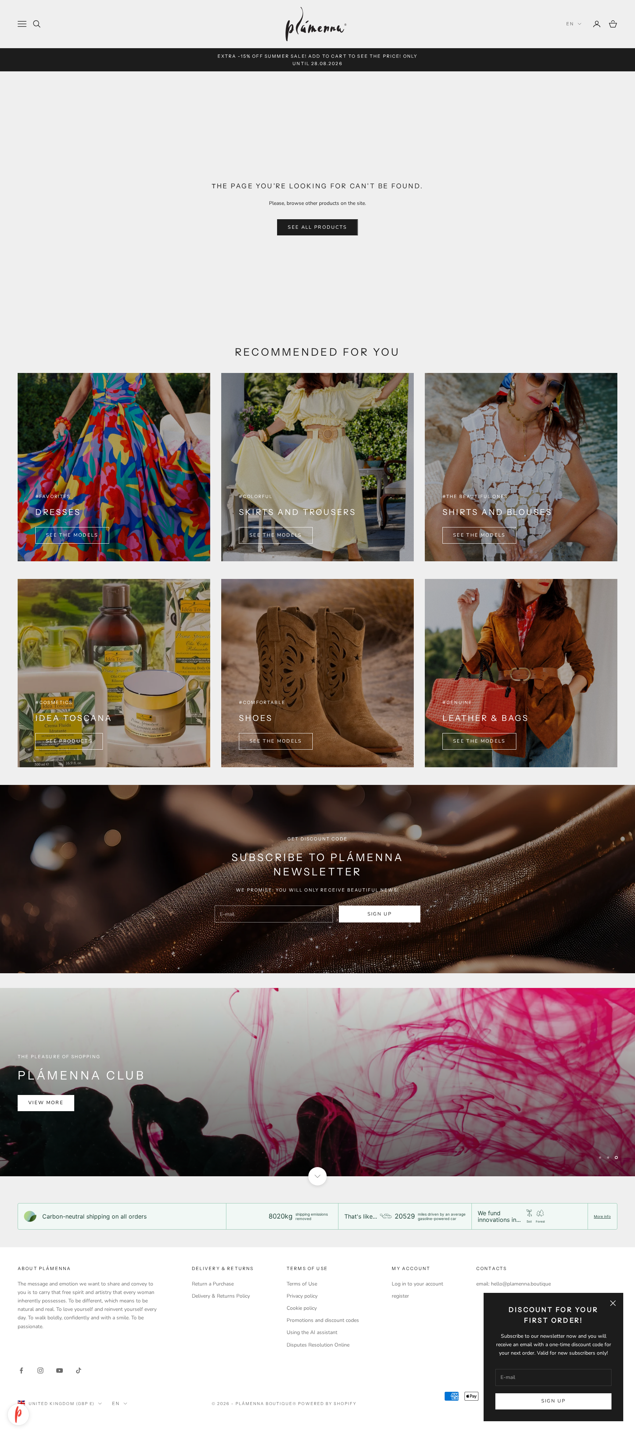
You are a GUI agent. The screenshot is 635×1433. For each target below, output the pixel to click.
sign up (379, 914)
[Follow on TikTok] (78, 1370)
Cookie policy (302, 1308)
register (400, 1295)
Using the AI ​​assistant (312, 1332)
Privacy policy (302, 1295)
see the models (479, 535)
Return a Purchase (213, 1283)
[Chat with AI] (18, 1415)
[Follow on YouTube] (59, 1370)
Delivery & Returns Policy (221, 1295)
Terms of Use (302, 1283)
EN (570, 23)
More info (602, 1216)
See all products (317, 227)
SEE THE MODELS (72, 535)
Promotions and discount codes (323, 1320)
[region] (317, 1082)
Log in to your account (417, 1283)
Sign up (553, 1401)
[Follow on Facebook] (21, 1370)
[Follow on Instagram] (40, 1370)
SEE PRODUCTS (69, 741)
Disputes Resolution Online (318, 1344)
